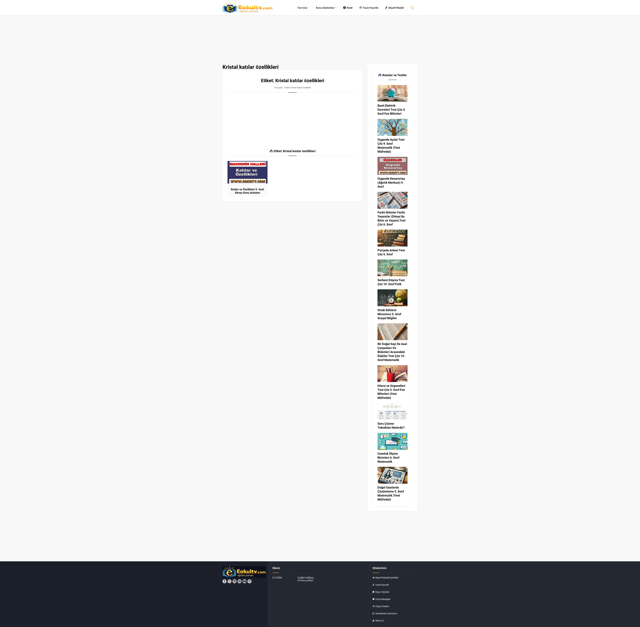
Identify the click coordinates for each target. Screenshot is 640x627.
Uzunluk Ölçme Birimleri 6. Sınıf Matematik (388, 458)
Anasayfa (278, 87)
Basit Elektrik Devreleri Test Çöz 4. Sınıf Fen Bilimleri (392, 110)
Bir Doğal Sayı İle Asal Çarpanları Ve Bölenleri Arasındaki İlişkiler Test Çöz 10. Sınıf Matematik (392, 352)
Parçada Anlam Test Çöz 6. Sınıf (391, 252)
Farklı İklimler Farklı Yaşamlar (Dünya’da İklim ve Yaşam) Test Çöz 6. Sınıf (392, 218)
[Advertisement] (293, 121)
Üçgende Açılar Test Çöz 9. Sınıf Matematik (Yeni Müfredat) (391, 146)
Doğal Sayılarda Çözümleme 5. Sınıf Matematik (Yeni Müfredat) (391, 493)
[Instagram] (234, 581)
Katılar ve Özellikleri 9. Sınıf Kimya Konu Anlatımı (247, 191)
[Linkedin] (240, 581)
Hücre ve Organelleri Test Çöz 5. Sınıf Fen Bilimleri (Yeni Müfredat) (391, 392)
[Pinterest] (250, 581)
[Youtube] (244, 581)
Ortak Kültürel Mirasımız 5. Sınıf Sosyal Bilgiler (389, 314)
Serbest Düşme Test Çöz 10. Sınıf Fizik (391, 282)
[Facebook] (224, 581)
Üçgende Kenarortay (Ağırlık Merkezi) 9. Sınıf (391, 182)
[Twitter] (230, 581)
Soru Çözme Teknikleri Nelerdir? (391, 426)
